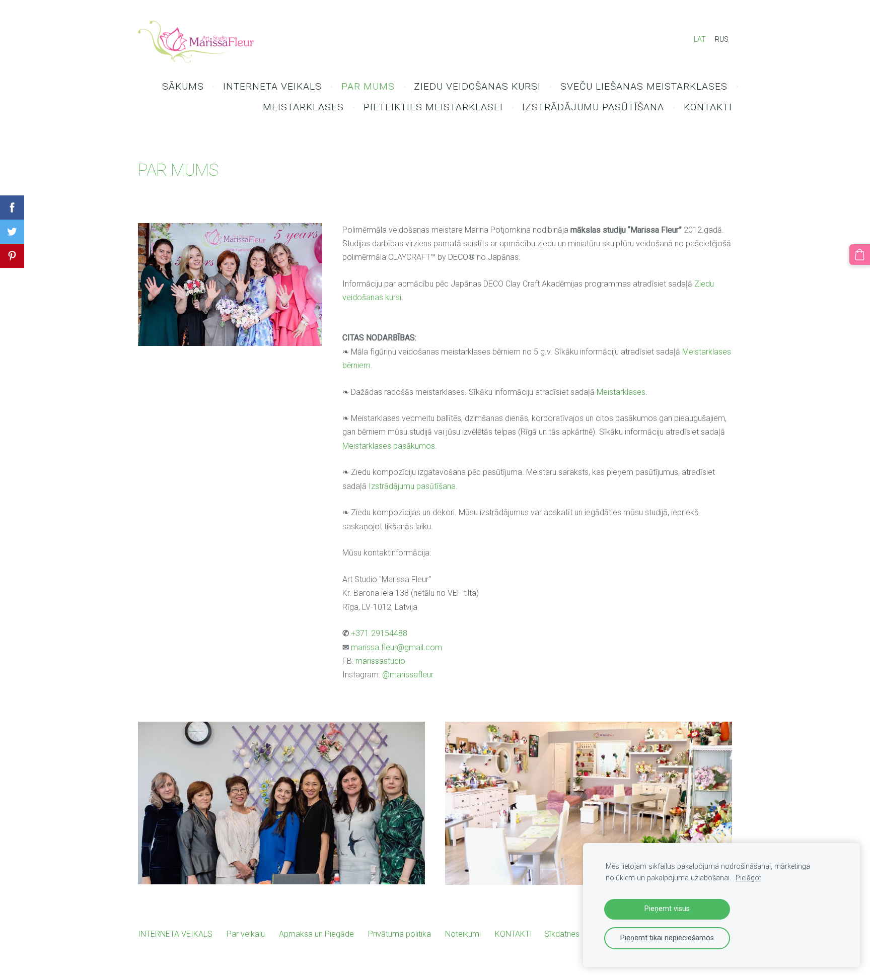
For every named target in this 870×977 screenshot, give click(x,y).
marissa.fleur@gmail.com (396, 647)
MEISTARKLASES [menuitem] (303, 107)
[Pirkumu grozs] (859, 254)
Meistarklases (621, 392)
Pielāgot (748, 878)
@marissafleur (407, 674)
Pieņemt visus (667, 908)
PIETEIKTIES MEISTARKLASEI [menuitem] (433, 107)
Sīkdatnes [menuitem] (561, 934)
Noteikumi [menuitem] (463, 934)
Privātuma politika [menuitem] (399, 934)
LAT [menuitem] (700, 39)
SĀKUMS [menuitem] (183, 86)
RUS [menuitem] (722, 39)
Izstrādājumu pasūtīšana (412, 486)
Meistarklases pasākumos (388, 446)
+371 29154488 (379, 633)
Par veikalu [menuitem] (246, 934)
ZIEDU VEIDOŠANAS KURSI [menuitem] (477, 86)
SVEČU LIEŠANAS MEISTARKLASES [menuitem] (644, 86)
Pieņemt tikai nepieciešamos (667, 938)
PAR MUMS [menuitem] (368, 86)
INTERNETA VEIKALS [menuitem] (272, 86)
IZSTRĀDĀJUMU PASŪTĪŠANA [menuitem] (593, 107)
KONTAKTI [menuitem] (708, 107)
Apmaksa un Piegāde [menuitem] (316, 934)
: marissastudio (378, 661)
